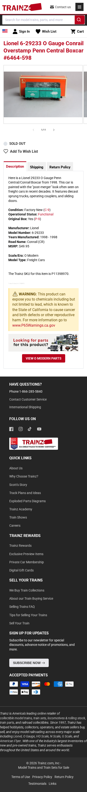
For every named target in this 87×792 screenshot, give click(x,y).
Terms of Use (20, 777)
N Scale (55, 736)
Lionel (17, 736)
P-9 (37, 219)
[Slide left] (33, 130)
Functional (45, 214)
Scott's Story (18, 485)
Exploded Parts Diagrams (27, 501)
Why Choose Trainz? (23, 476)
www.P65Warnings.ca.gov (33, 325)
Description (15, 166)
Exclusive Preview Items (26, 554)
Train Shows (18, 517)
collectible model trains (16, 718)
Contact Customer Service (28, 399)
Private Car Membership (26, 562)
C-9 (47, 210)
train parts (7, 722)
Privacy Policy (42, 777)
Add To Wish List (24, 151)
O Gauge (29, 736)
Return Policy (60, 167)
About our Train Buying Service (31, 598)
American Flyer (10, 741)
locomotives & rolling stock (66, 718)
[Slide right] (54, 130)
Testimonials (37, 783)
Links (52, 783)
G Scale (67, 736)
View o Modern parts (43, 358)
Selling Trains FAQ (22, 607)
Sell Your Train (19, 623)
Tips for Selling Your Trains (28, 615)
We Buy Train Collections (26, 590)
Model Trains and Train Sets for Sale (43, 767)
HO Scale (42, 736)
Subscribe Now (27, 663)
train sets (39, 718)
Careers (14, 525)
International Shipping (25, 407)
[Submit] (80, 20)
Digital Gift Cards (21, 570)
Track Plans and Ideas (25, 493)
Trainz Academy (20, 509)
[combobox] (43, 19)
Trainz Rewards (20, 545)
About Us (16, 468)
